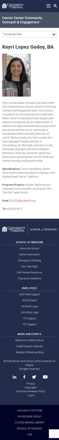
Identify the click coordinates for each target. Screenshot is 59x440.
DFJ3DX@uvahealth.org (22, 200)
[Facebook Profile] (24, 377)
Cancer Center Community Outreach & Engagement (22, 20)
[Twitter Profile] (34, 377)
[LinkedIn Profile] (14, 377)
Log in (30, 395)
